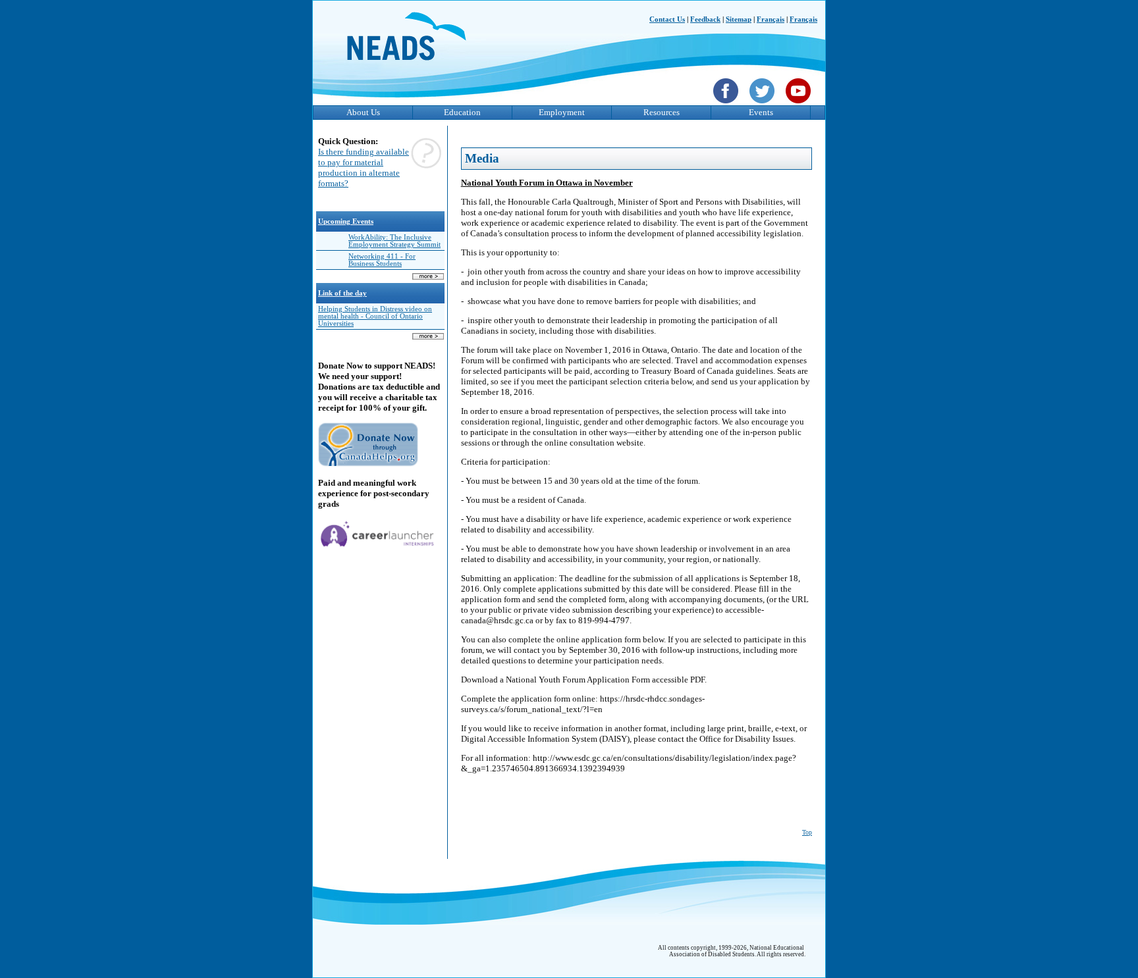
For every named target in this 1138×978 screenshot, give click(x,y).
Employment (562, 112)
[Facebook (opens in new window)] (727, 104)
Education (462, 112)
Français (770, 19)
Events (761, 112)
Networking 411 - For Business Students (382, 260)
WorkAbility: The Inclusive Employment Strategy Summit (394, 241)
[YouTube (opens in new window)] (799, 104)
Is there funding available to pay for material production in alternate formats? (363, 167)
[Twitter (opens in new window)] (763, 104)
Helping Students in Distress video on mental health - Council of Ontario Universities (375, 316)
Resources (661, 112)
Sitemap (738, 19)
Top (807, 832)
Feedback (705, 19)
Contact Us (667, 19)
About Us (363, 112)
